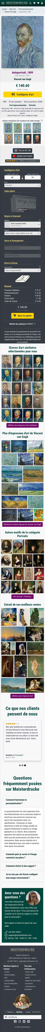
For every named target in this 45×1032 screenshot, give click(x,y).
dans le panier (24, 315)
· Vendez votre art (30, 975)
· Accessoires (28, 984)
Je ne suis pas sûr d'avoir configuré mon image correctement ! (22, 876)
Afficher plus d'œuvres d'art (22, 696)
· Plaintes (7, 986)
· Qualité (27, 978)
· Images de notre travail (32, 981)
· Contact (6, 972)
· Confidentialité (9, 981)
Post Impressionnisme (25, 9)
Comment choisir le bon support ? (21, 866)
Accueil (4, 9)
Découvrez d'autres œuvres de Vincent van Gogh (22, 524)
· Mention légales (9, 975)
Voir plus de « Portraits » (22, 596)
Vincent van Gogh (10, 12)
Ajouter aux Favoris (24, 156)
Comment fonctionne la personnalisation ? (16, 801)
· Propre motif (28, 972)
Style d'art (12, 9)
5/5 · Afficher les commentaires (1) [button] (27, 161)
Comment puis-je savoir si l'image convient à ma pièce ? (21, 856)
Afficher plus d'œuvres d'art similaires (22, 425)
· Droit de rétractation (11, 984)
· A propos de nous (10, 989)
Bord (5, 182)
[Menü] (2, 3)
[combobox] (22, 185)
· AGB (5, 978)
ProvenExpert (18, 755)
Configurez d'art (24, 94)
